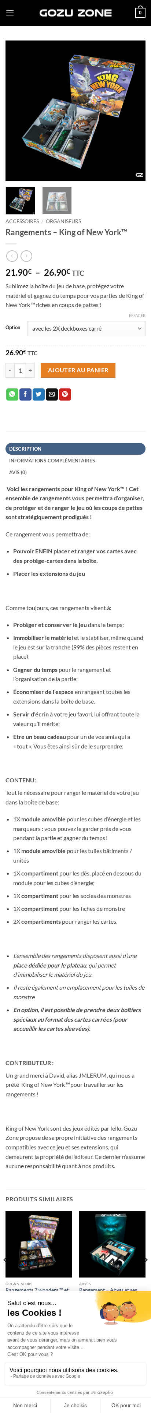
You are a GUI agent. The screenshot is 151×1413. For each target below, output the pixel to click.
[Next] (133, 111)
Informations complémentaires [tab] (52, 461)
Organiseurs (63, 221)
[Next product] (12, 256)
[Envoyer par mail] (52, 394)
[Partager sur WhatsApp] (12, 394)
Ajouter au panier (78, 370)
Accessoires (22, 221)
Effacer (137, 315)
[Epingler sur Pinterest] (65, 394)
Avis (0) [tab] (18, 472)
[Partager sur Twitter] (39, 394)
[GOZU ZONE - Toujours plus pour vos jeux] (75, 12)
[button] (9, 13)
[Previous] (17, 111)
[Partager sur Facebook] (25, 394)
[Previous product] (26, 256)
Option (12, 327)
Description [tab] (25, 449)
